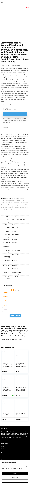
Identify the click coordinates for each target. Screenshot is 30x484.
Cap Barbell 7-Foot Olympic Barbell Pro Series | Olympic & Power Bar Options (7, 391)
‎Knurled (14, 224)
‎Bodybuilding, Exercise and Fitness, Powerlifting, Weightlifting (19, 272)
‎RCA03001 (14, 265)
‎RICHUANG (14, 242)
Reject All (15, 481)
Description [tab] (5, 127)
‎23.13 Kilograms (16, 250)
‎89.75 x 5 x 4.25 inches (18, 245)
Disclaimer (3, 460)
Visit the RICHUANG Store (18, 219)
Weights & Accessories (13, 104)
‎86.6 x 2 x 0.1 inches (17, 254)
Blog (2, 448)
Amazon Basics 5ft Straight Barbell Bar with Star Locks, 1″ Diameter (7, 414)
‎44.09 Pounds (15, 222)
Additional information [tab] (7, 130)
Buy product (15, 114)
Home (2, 446)
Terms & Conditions (6, 458)
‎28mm (14, 231)
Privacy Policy (4, 456)
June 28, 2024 (15, 276)
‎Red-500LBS (15, 263)
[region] (15, 472)
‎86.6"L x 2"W (15, 227)
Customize (15, 477)
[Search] (28, 2)
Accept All (15, 473)
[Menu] (1, 2)
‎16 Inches (14, 239)
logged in (10, 339)
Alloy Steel (14, 216)
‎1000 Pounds (15, 234)
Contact (3, 450)
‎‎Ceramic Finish (16, 237)
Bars (7, 104)
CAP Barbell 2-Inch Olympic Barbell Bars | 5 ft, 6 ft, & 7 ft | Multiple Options (21, 366)
